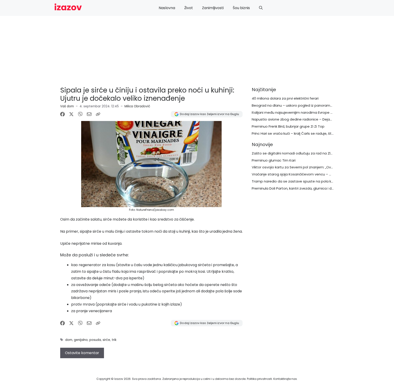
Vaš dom (67, 106)
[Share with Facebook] (62, 114)
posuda (95, 340)
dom (68, 340)
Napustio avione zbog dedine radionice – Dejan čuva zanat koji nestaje (312, 119)
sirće (106, 340)
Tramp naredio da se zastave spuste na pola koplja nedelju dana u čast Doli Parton (322, 181)
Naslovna (167, 7)
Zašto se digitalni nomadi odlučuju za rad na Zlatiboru (297, 153)
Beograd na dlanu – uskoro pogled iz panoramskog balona (301, 105)
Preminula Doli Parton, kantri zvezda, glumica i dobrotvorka (301, 188)
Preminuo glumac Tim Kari (274, 160)
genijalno (81, 340)
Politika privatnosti (259, 379)
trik (114, 340)
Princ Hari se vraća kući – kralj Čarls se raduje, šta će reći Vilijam (305, 133)
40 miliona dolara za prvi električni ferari (285, 98)
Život (188, 7)
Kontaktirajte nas (285, 379)
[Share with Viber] (80, 114)
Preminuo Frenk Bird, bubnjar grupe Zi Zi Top (288, 126)
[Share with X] (71, 114)
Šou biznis (241, 7)
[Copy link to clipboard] (98, 114)
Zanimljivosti (213, 7)
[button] (260, 8)
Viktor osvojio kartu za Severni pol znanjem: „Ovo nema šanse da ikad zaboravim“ (320, 167)
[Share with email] (89, 114)
